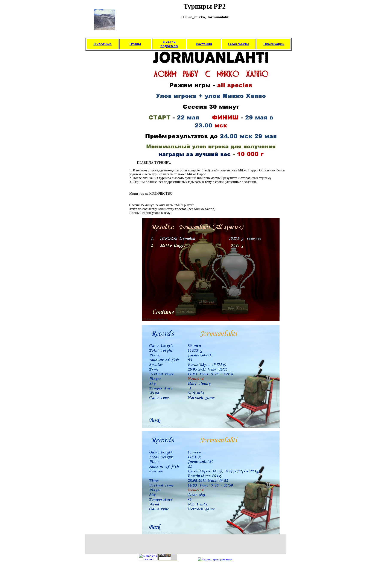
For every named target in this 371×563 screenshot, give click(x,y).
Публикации (273, 44)
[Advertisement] (204, 30)
